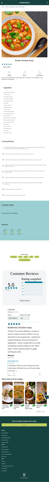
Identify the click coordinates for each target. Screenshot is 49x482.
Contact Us (4, 463)
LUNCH (20, 256)
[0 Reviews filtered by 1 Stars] (33, 294)
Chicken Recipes (5, 432)
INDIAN (37, 256)
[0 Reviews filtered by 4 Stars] (33, 285)
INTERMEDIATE (13, 256)
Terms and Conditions (6, 454)
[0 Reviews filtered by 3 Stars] (33, 288)
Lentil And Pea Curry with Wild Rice (5, 407)
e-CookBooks (4, 468)
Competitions (4, 470)
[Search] (47, 2)
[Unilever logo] (24, 475)
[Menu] (1, 3)
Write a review (25, 301)
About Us (3, 461)
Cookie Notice (4, 449)
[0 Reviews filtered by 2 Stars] (33, 291)
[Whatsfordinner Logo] (24, 2)
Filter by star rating (25, 315)
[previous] (1, 397)
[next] (47, 397)
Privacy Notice (4, 451)
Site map (3, 456)
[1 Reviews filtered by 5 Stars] (33, 282)
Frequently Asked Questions (7, 465)
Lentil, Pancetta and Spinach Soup (17, 407)
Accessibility (4, 446)
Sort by (9, 315)
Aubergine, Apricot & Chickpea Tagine (28, 407)
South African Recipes (6, 437)
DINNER (26, 256)
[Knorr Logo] (11, 407)
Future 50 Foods (5, 440)
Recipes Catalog (5, 442)
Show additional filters (25, 260)
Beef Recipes (4, 435)
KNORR (31, 256)
